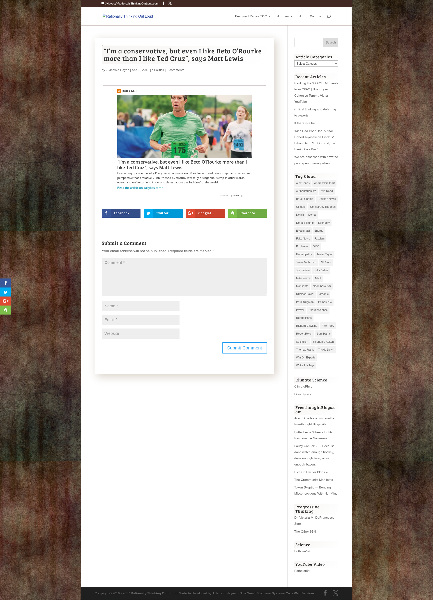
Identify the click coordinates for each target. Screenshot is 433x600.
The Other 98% (305, 531)
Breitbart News (327, 199)
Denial (312, 214)
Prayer (300, 310)
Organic (324, 294)
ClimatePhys (303, 386)
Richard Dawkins (306, 325)
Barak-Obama (304, 199)
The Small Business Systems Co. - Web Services (277, 593)
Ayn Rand (327, 191)
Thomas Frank (305, 349)
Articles (283, 16)
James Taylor (324, 254)
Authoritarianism (306, 191)
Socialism (302, 341)
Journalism (303, 270)
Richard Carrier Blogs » (311, 472)
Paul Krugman (305, 302)
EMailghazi (303, 230)
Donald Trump (305, 222)
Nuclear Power (305, 294)
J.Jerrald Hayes (224, 593)
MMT (318, 278)
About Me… (308, 16)
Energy (318, 230)
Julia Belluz (321, 270)
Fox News (302, 246)
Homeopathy (304, 254)
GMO (316, 246)
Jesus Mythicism (306, 262)
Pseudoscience (318, 310)
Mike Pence (303, 278)
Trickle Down (326, 349)
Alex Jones (303, 183)
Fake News (303, 238)
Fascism (319, 238)
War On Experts (305, 357)
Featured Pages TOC (251, 16)
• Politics (158, 70)
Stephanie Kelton (323, 341)
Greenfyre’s (302, 394)
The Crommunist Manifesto (313, 479)
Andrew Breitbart (324, 183)
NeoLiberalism (322, 286)
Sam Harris (324, 333)
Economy (324, 222)
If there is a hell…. (307, 123)
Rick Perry (328, 325)
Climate (301, 206)
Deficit (300, 214)
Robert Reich (304, 333)
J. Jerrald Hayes (117, 70)
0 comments (175, 70)
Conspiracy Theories (323, 206)
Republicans (304, 317)
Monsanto (302, 286)
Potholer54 (325, 302)
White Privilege (305, 365)
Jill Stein (326, 262)
